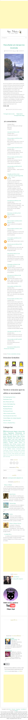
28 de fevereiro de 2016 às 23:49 (14, 244)
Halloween (9, 447)
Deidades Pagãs (7, 441)
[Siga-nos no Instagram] (17, 463)
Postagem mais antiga (19, 115)
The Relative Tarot (7, 399)
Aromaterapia (18, 448)
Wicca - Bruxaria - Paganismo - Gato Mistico (17, 709)
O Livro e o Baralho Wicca (9, 422)
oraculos (19, 444)
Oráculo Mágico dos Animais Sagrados (12, 418)
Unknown (9, 214)
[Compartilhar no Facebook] (8, 106)
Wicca (5, 431)
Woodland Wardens (7, 408)
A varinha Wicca (7, 534)
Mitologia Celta (11, 437)
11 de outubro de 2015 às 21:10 (14, 238)
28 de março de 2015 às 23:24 (13, 213)
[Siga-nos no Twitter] (14, 463)
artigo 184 (7, 671)
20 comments (21, 50)
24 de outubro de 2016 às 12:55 (14, 286)
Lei (20, 671)
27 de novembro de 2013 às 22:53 (14, 147)
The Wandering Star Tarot (9, 397)
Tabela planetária (15, 453)
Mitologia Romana (9, 451)
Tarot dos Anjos (7, 420)
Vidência (9, 448)
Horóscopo (11, 450)
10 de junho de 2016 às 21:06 (13, 264)
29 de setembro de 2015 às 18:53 (14, 228)
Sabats (17, 437)
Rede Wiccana (13, 444)
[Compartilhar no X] (6, 106)
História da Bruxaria (16, 441)
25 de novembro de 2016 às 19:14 (14, 298)
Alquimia (13, 448)
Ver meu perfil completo (17, 579)
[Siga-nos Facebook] (11, 463)
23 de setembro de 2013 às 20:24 (14, 138)
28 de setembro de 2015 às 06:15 (14, 221)
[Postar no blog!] (5, 106)
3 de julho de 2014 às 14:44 (13, 174)
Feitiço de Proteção (14, 434)
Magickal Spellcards (8, 406)
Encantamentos (6, 445)
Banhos (23, 448)
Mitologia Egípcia (17, 450)
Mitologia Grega (15, 447)
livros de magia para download (12, 455)
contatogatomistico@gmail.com (15, 478)
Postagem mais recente (9, 114)
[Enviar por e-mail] (4, 106)
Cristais (23, 444)
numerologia (7, 456)
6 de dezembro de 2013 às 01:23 (14, 166)
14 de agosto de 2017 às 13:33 (14, 331)
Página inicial (20, 114)
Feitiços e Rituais (8, 485)
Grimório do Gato (9, 638)
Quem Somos (12, 494)
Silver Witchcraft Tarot (8, 401)
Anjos (18, 436)
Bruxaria (10, 431)
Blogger (16, 710)
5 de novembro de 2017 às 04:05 (14, 339)
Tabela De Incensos (7, 453)
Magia (20, 109)
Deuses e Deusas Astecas (15, 523)
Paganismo (11, 433)
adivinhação (12, 445)
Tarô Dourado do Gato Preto (10, 415)
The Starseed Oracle (8, 411)
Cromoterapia (5, 450)
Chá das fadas (12, 503)
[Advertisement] (14, 15)
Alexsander (10, 266)
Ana (8, 245)
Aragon (9, 239)
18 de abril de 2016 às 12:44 (13, 253)
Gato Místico (10, 50)
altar (20, 453)
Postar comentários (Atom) (13, 354)
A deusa (19, 431)
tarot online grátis (20, 439)
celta (13, 439)
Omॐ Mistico (8, 651)
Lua (20, 437)
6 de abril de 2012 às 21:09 (13, 132)
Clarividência (18, 445)
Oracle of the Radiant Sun (9, 404)
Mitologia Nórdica (11, 436)
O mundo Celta (22, 451)
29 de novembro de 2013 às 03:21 (14, 157)
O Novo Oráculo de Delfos (9, 413)
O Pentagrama (16, 451)
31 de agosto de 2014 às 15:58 (14, 200)
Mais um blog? (14, 639)
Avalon (11, 514)
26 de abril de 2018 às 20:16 (13, 347)
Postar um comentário (9, 348)
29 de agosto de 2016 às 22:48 (14, 275)
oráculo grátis (13, 442)
